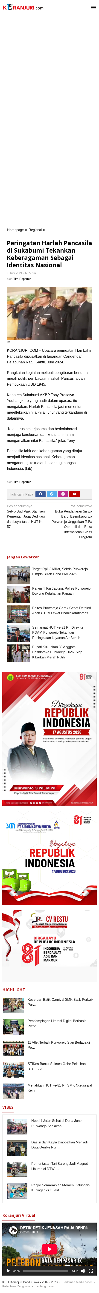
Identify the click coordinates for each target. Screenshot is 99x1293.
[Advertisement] (49, 68)
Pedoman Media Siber (77, 1282)
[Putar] (8, 1271)
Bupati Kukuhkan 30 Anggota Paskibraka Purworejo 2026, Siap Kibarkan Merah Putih (57, 652)
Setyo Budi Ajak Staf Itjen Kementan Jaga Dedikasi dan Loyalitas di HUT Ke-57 (26, 516)
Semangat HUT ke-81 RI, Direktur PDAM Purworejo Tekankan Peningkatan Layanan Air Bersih (57, 632)
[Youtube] (74, 494)
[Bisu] (83, 1271)
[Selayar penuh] (90, 1271)
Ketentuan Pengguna (16, 1286)
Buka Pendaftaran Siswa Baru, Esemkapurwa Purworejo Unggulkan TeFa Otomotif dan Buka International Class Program (72, 521)
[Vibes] (23, 7)
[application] (49, 1249)
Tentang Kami (44, 1286)
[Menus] (93, 8)
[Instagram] (63, 494)
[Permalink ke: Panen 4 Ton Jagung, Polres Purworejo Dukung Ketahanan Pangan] (18, 594)
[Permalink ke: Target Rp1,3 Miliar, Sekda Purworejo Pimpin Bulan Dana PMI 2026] (18, 575)
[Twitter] (52, 494)
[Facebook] (40, 494)
